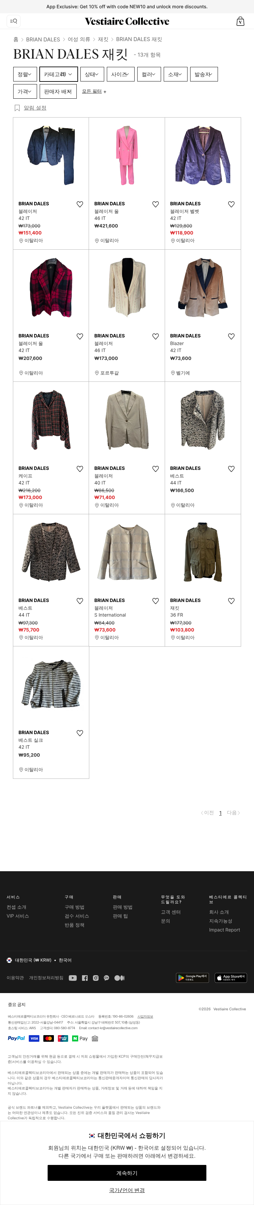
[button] (240, 21)
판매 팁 (120, 916)
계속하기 (127, 1173)
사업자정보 (145, 1017)
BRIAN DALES (43, 39)
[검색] (14, 21)
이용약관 (15, 977)
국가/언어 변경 (127, 1190)
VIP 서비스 (18, 916)
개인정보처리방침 (46, 977)
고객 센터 (171, 912)
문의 (165, 921)
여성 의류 (79, 39)
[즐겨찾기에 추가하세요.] (80, 204)
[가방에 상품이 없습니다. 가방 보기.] (240, 21)
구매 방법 (75, 907)
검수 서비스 (77, 916)
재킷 (103, 39)
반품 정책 (75, 925)
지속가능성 (220, 921)
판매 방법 (123, 907)
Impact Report (224, 930)
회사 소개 (219, 912)
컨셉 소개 (16, 907)
